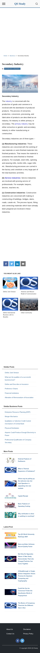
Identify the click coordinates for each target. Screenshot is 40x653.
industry (9, 101)
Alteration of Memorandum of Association (19, 397)
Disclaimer (27, 629)
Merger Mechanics (11, 416)
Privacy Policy (28, 634)
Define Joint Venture (12, 373)
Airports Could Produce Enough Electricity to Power (20, 434)
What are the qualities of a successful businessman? (18, 378)
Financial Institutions (12, 393)
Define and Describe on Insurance (16, 384)
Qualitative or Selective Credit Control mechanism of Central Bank (18, 422)
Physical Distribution (12, 428)
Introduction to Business (12, 68)
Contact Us (10, 634)
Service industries (12, 178)
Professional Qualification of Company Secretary (18, 441)
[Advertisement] (20, 31)
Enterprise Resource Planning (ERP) (17, 412)
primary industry (21, 124)
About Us (9, 629)
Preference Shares (11, 389)
